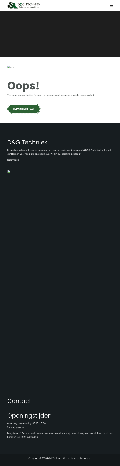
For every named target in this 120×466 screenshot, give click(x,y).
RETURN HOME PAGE (24, 108)
